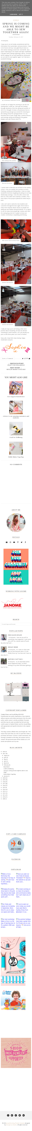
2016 (4, 785)
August (6, 755)
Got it (21, 14)
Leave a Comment (7, 358)
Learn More (13, 14)
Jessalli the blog (10, 1123)
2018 (4, 782)
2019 (4, 780)
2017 (4, 783)
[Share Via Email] (29, 358)
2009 (4, 799)
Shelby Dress (13, 647)
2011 (4, 795)
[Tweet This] (22, 358)
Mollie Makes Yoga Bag (10, 774)
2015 (4, 787)
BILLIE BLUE (7, 767)
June (5, 757)
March (5, 763)
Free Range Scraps (15, 635)
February (6, 765)
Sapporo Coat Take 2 (15, 659)
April (5, 761)
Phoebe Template (20, 1123)
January (6, 776)
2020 (4, 778)
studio (16, 20)
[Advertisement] (16, 1088)
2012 (4, 793)
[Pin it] (27, 358)
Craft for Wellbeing (9, 768)
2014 (4, 789)
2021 (4, 753)
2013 (4, 791)
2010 (4, 797)
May (5, 759)
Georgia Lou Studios (11, 1125)
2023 (4, 751)
